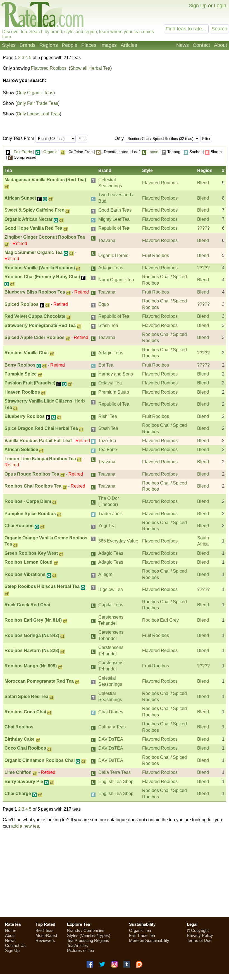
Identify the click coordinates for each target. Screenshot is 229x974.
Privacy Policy (200, 935)
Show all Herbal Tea (90, 68)
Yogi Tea (107, 525)
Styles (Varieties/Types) (88, 935)
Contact (201, 45)
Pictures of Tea (80, 950)
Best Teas (44, 930)
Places (88, 45)
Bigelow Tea (110, 589)
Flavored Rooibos (48, 68)
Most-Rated (46, 935)
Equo (103, 304)
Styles (9, 45)
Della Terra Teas (114, 772)
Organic (50, 151)
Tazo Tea (107, 440)
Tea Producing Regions (88, 940)
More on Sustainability (149, 940)
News (182, 45)
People (69, 45)
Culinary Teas (112, 727)
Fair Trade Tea (142, 935)
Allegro (105, 574)
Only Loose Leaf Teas (38, 114)
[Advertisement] (179, 96)
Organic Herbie (113, 255)
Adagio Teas (110, 267)
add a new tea (25, 826)
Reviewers (45, 940)
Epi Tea (105, 365)
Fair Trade (23, 151)
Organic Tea (140, 930)
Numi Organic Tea (116, 279)
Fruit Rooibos (155, 255)
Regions (48, 45)
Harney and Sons (115, 374)
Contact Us (15, 945)
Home (10, 930)
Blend (203, 182)
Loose (152, 151)
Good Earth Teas (115, 210)
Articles (129, 45)
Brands (27, 45)
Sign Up (198, 5)
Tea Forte (107, 449)
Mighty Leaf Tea (114, 219)
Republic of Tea (113, 228)
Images (108, 45)
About (220, 45)
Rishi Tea (107, 416)
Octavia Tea (110, 383)
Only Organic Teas (35, 92)
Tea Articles (77, 945)
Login (220, 5)
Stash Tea (108, 325)
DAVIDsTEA (110, 739)
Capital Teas (110, 604)
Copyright (200, 930)
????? (203, 228)
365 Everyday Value (118, 541)
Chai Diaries (110, 711)
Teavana (106, 240)
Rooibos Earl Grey (160, 620)
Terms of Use (199, 940)
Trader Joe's (110, 513)
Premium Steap (113, 392)
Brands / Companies (85, 930)
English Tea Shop (115, 781)
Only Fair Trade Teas (37, 103)
